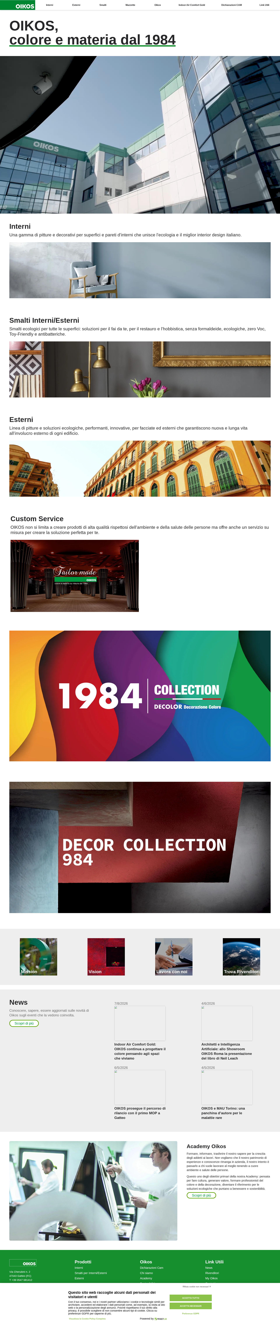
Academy (146, 1278)
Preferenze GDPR (190, 1313)
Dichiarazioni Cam (151, 1267)
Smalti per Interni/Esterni (91, 1273)
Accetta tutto (190, 1298)
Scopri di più (24, 1023)
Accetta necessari (191, 1306)
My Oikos (211, 1278)
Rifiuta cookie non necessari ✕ (197, 1286)
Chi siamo (146, 1273)
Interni (79, 1267)
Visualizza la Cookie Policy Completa (87, 1319)
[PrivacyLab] (160, 1319)
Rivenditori (212, 1273)
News (208, 1267)
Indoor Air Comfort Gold (192, 5)
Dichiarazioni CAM (231, 5)
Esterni (79, 1278)
